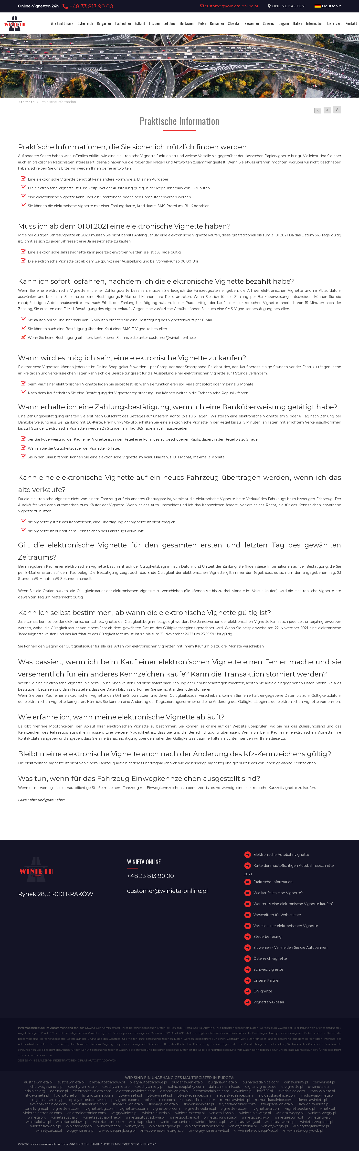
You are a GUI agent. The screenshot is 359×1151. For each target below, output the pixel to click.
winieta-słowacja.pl (255, 1113)
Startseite (27, 102)
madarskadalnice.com (234, 1095)
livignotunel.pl (65, 1095)
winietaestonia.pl (289, 1117)
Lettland (170, 23)
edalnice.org (34, 1091)
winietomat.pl (109, 1126)
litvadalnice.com (291, 1091)
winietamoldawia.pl (72, 1122)
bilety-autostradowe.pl (148, 1082)
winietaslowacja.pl (245, 1122)
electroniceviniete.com (135, 1091)
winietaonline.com (108, 1122)
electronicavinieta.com (92, 1091)
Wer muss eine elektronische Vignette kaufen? (293, 904)
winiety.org (135, 1126)
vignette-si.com (266, 1108)
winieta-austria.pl (156, 1113)
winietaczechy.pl (256, 1117)
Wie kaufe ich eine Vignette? (278, 893)
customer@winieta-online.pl (231, 6)
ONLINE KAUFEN (288, 6)
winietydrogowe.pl (164, 1126)
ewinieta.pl (243, 1091)
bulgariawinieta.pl (223, 1082)
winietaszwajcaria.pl (316, 1122)
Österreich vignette (270, 958)
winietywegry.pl (275, 1126)
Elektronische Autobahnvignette (281, 855)
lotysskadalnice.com (194, 1095)
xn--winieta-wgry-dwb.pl (303, 1130)
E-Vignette (262, 991)
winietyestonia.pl (243, 1126)
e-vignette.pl (292, 1086)
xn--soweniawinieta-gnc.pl (162, 1130)
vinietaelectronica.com (42, 1113)
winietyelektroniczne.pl (204, 1126)
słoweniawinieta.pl (313, 1104)
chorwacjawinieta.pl (46, 1086)
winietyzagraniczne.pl (311, 1126)
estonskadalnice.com (211, 1091)
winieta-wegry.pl (290, 1113)
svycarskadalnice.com (237, 1104)
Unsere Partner (266, 980)
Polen (202, 23)
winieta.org (37, 1117)
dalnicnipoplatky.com (186, 1086)
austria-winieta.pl (38, 1082)
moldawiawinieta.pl (317, 1095)
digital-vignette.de (260, 1086)
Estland (140, 23)
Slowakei (234, 23)
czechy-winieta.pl (82, 1086)
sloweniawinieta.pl (198, 1104)
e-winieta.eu (318, 1086)
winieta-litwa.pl (222, 1113)
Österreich (85, 23)
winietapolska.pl (142, 1122)
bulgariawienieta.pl (187, 1082)
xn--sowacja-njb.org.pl (117, 1130)
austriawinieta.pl (70, 1082)
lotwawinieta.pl (159, 1095)
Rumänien (217, 23)
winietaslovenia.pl (210, 1122)
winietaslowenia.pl (280, 1122)
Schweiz (269, 23)
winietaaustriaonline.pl (102, 1117)
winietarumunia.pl (175, 1122)
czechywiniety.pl (149, 1086)
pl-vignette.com (125, 1100)
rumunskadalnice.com (274, 1100)
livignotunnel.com (97, 1095)
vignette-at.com (67, 1108)
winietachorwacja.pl (220, 1117)
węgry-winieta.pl (80, 1130)
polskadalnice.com (159, 1100)
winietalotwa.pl (38, 1122)
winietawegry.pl (79, 1126)
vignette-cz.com (133, 1108)
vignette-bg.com (100, 1108)
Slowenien (251, 23)
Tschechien (123, 23)
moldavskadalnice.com (277, 1095)
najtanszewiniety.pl (48, 1100)
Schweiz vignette (268, 969)
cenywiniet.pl (324, 1082)
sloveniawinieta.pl (312, 1100)
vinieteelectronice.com (86, 1113)
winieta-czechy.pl (190, 1113)
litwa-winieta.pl (322, 1091)
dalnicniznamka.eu (224, 1086)
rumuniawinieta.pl (235, 1100)
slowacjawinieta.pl (163, 1104)
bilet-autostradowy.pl (107, 1082)
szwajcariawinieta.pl (277, 1104)
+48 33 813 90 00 (90, 6)
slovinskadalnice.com (89, 1104)
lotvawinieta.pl (130, 1095)
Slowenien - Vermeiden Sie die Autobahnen (290, 947)
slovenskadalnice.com (48, 1104)
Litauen (154, 23)
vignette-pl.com (166, 1108)
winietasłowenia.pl (45, 1126)
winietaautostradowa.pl (145, 1117)
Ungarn (283, 23)
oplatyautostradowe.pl (87, 1100)
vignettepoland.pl (300, 1108)
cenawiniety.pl (296, 1082)
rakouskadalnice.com (197, 1100)
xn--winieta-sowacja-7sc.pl (256, 1130)
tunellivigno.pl (36, 1108)
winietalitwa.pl (319, 1117)
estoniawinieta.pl (174, 1091)
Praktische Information (273, 882)
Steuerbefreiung (267, 937)
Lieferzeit (334, 23)
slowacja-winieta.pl (128, 1104)
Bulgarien (104, 23)
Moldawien (187, 23)
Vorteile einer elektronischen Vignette (285, 926)
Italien (297, 23)
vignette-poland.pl (200, 1108)
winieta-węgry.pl (322, 1113)
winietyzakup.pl (49, 1130)
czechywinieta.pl (116, 1086)
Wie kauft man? (62, 23)
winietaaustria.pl (64, 1117)
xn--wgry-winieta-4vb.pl (209, 1130)
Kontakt (351, 23)
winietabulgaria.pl (184, 1117)
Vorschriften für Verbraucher (277, 915)
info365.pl (265, 1091)
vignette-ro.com (235, 1108)
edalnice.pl (59, 1091)
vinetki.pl (327, 1108)
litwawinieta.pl (37, 1095)
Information (314, 23)
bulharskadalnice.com (261, 1082)
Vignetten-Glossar (268, 1002)
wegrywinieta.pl (124, 1113)
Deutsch (330, 6)
